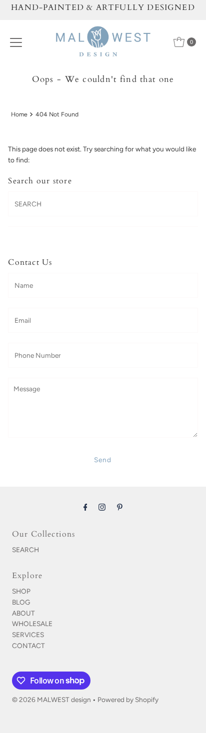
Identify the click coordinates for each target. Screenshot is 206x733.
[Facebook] (86, 507)
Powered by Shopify (128, 700)
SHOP (21, 591)
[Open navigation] (16, 42)
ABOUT (23, 613)
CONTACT (28, 646)
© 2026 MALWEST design (51, 700)
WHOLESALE (32, 624)
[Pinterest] (119, 507)
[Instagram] (102, 507)
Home (19, 114)
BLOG (21, 602)
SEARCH (25, 550)
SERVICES (28, 635)
